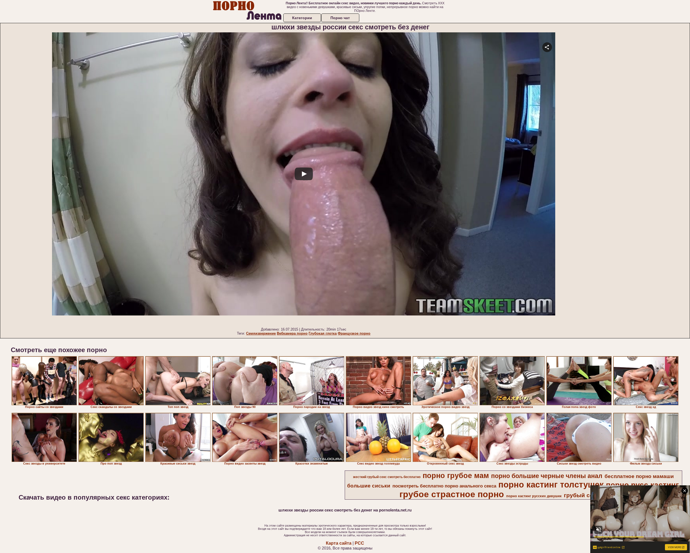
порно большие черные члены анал (546, 475)
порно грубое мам (456, 476)
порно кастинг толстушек (551, 484)
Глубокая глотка (323, 333)
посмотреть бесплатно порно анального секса (444, 486)
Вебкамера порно (292, 333)
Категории (302, 18)
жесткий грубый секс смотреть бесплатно (386, 477)
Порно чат (340, 18)
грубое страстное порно (451, 494)
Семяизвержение (261, 333)
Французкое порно (354, 333)
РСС (359, 543)
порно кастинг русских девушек (534, 496)
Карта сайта (338, 543)
